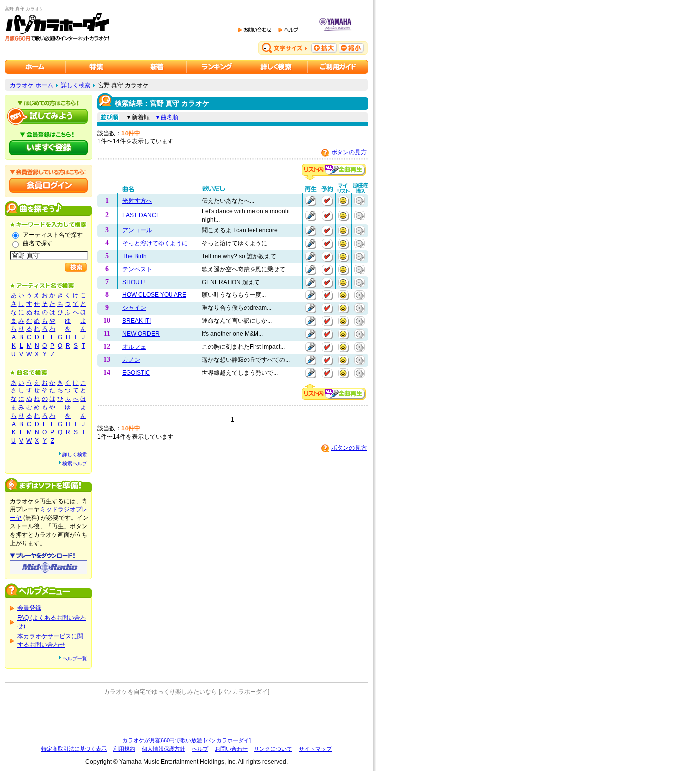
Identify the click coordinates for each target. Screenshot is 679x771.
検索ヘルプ (74, 463)
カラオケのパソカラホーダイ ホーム (35, 67)
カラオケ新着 (156, 67)
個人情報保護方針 (163, 749)
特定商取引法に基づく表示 (74, 749)
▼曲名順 (166, 117)
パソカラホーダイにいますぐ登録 (48, 147)
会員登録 (29, 607)
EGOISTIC (136, 372)
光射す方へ (137, 200)
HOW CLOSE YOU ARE (154, 294)
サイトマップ (315, 749)
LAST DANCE (141, 215)
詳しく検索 (75, 85)
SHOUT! (133, 282)
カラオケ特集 (96, 67)
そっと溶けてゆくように (155, 243)
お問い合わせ (231, 749)
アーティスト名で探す (53, 234)
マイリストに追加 (343, 201)
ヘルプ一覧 (74, 658)
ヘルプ (200, 749)
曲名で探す (38, 243)
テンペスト (137, 269)
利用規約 (124, 749)
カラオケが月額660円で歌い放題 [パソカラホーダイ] (186, 740)
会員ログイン (48, 185)
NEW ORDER (141, 333)
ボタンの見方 (349, 152)
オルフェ (134, 346)
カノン (131, 359)
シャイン (134, 307)
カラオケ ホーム (31, 85)
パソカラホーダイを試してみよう (48, 116)
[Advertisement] (186, 716)
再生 (310, 201)
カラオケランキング (217, 67)
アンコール (137, 230)
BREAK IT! (136, 320)
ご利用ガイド (338, 67)
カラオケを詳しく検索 (277, 67)
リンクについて (273, 749)
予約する (327, 201)
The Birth (134, 256)
